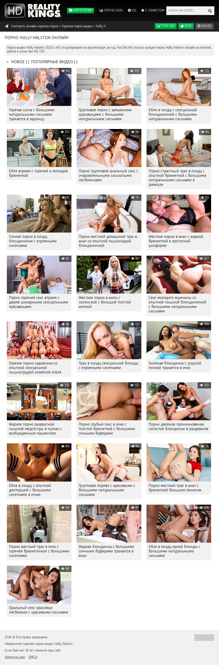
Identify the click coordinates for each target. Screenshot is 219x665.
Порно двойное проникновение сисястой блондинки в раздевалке (179, 427)
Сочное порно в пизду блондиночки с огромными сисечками (33, 241)
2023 (188, 26)
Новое (17, 62)
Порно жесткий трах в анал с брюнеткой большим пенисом (175, 488)
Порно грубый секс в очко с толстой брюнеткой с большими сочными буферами (107, 429)
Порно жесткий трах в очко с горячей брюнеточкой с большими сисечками (39, 551)
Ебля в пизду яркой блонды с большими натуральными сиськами (174, 551)
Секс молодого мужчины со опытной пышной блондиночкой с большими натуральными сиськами (177, 304)
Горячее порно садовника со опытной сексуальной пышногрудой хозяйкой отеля (35, 368)
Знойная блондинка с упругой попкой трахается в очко (175, 366)
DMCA (32, 657)
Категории (82, 10)
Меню (206, 26)
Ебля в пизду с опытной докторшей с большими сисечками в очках (30, 490)
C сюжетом (154, 10)
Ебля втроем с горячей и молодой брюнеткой (38, 173)
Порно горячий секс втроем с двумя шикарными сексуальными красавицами (38, 302)
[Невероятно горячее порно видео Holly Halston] (33, 10)
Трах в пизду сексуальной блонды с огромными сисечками (108, 366)
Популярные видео (51, 62)
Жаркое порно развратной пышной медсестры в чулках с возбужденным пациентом (35, 429)
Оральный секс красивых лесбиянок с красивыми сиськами (38, 610)
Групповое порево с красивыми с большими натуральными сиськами (107, 490)
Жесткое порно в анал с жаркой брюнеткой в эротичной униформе (176, 241)
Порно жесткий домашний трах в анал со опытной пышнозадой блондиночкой (108, 241)
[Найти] (210, 10)
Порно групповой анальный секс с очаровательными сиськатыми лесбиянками (108, 175)
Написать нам (15, 657)
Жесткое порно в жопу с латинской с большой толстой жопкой (105, 302)
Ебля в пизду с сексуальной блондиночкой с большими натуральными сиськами (173, 114)
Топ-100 (168, 26)
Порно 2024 (113, 10)
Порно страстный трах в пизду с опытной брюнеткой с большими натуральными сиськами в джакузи (178, 178)
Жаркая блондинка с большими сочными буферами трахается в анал (106, 551)
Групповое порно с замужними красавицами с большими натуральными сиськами (105, 114)
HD (133, 10)
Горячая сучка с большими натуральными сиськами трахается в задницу (32, 114)
